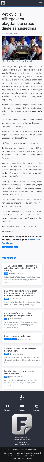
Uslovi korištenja (30, 456)
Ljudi (6, 376)
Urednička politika (32, 453)
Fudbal (6, 273)
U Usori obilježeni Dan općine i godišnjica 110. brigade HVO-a (18, 314)
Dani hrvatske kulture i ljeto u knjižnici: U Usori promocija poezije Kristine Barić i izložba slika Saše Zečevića (21, 293)
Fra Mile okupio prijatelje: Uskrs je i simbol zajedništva (20, 372)
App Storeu (7, 243)
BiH (3, 33)
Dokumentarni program (10, 338)
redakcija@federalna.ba (22, 444)
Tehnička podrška (14, 456)
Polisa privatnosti (18, 458)
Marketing (19, 453)
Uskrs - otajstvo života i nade (17, 336)
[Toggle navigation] (40, 3)
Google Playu (34, 240)
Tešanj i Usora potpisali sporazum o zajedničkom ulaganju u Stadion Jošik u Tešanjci (21, 268)
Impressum (8, 453)
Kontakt (29, 458)
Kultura (6, 298)
